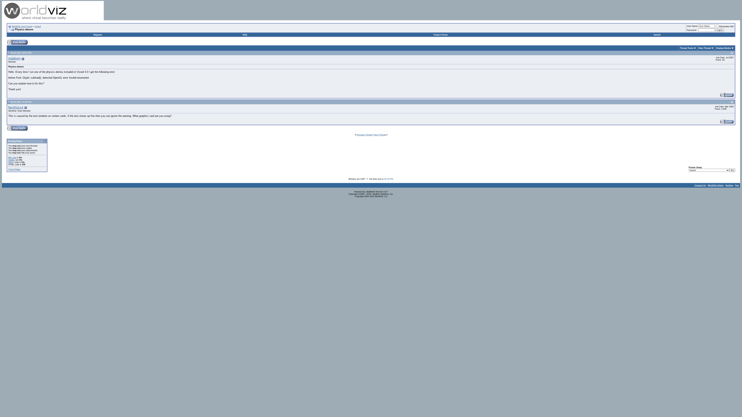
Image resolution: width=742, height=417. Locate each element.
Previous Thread (364, 135)
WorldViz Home (715, 185)
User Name (692, 26)
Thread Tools (686, 48)
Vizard (38, 26)
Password (691, 30)
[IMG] (11, 162)
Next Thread (380, 135)
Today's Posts (440, 35)
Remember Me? (726, 26)
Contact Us (700, 185)
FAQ (245, 35)
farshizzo (15, 107)
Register (98, 35)
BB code (12, 157)
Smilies (11, 160)
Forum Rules (14, 169)
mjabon (14, 58)
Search (657, 35)
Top (737, 185)
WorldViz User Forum (22, 26)
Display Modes (723, 48)
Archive (729, 185)
